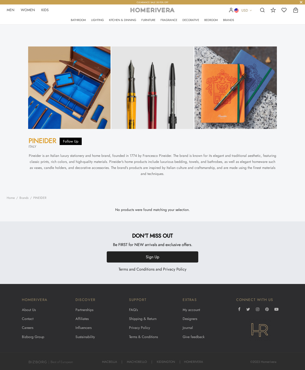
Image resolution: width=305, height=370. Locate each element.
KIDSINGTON (166, 361)
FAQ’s (133, 309)
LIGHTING (97, 20)
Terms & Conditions (143, 336)
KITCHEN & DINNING (122, 20)
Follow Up (70, 141)
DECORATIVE (190, 20)
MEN (11, 10)
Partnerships (84, 309)
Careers (27, 327)
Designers (190, 318)
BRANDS (228, 20)
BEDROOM (211, 20)
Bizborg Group (33, 336)
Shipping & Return (143, 318)
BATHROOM (78, 20)
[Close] (301, 2)
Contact (27, 318)
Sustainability (85, 336)
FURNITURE (148, 20)
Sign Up (152, 257)
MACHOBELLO (137, 361)
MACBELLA (109, 361)
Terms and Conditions (137, 269)
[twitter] (248, 309)
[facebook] (239, 309)
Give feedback (194, 336)
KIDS (45, 10)
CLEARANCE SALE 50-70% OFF (152, 2)
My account (191, 309)
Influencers (83, 327)
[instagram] (257, 309)
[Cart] (295, 10)
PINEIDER (42, 140)
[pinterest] (266, 309)
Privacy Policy (174, 269)
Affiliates (82, 318)
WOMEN (28, 10)
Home (11, 198)
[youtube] (276, 309)
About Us (29, 309)
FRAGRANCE (169, 20)
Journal (188, 327)
